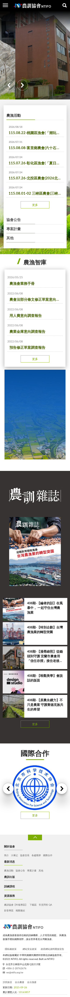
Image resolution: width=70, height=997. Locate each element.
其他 (10, 238)
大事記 (14, 855)
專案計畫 (13, 229)
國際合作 (47, 855)
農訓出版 (9, 877)
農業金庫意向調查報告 (27, 331)
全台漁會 (31, 982)
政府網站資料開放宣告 (52, 949)
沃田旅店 (7, 982)
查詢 (64, 5)
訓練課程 (9, 886)
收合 (35, 837)
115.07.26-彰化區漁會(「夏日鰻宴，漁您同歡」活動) (36, 163)
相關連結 (20, 911)
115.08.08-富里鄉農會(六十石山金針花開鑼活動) (36, 148)
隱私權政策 (11, 949)
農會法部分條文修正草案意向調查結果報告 (36, 299)
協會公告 (13, 220)
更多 (35, 205)
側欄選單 (5, 5)
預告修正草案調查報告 (27, 347)
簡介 (6, 855)
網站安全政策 (30, 949)
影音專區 (8, 911)
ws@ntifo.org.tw (14, 973)
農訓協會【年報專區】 (15, 905)
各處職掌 (36, 855)
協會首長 (24, 855)
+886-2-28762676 (16, 968)
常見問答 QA (45, 905)
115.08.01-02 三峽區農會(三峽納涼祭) (36, 193)
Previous (9, 85)
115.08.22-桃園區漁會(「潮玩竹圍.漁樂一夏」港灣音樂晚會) (36, 133)
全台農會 (19, 982)
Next (22, 85)
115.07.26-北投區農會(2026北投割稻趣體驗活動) (36, 178)
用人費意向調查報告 (26, 316)
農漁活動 (13, 115)
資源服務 (9, 896)
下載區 (33, 905)
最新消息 (9, 861)
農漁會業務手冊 (22, 283)
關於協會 (9, 846)
